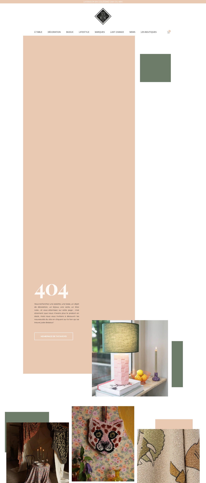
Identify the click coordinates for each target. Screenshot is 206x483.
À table (38, 32)
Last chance (117, 32)
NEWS (132, 32)
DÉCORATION (54, 32)
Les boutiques (149, 32)
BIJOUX (69, 32)
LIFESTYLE (84, 32)
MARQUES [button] (100, 32)
